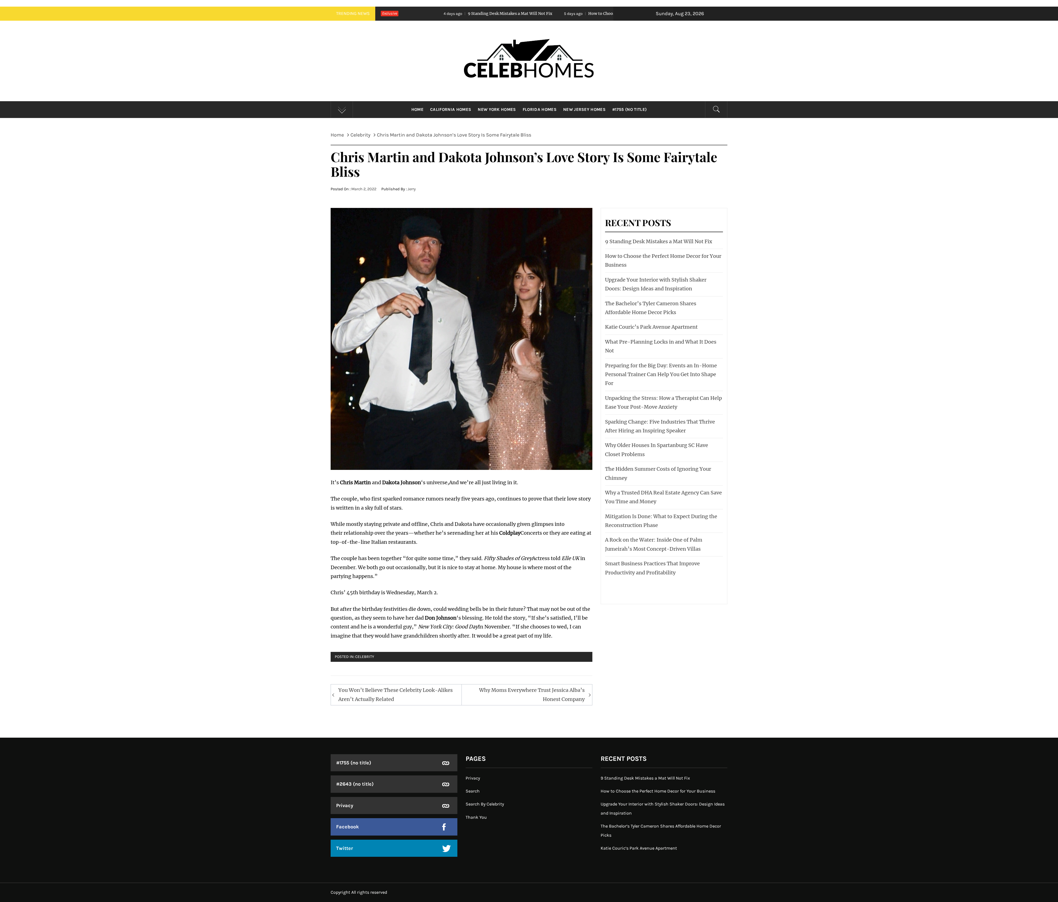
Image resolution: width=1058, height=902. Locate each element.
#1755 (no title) (629, 109)
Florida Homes (540, 109)
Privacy (344, 805)
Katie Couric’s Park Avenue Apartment (651, 327)
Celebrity (364, 656)
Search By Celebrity (485, 804)
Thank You (476, 817)
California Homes (450, 109)
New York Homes (497, 109)
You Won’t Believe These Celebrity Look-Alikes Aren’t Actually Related (395, 694)
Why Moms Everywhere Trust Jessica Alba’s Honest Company (532, 694)
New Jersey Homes (584, 109)
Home (417, 109)
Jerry (411, 189)
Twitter (344, 848)
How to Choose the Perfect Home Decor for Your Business (562, 13)
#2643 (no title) (355, 784)
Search (473, 791)
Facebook (347, 827)
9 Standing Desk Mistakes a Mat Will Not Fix (429, 13)
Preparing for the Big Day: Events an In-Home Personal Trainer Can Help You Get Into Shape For (661, 374)
